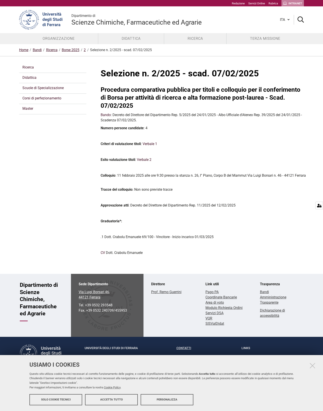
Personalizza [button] (167, 399)
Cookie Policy (112, 387)
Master (27, 108)
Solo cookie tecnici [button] (56, 399)
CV (103, 253)
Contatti (183, 348)
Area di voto (214, 302)
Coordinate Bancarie (221, 297)
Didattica (29, 77)
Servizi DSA (214, 313)
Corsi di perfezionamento (41, 98)
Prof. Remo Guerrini (166, 292)
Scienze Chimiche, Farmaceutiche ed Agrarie (136, 20)
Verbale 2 (144, 160)
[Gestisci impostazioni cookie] (319, 205)
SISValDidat (214, 323)
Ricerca (52, 50)
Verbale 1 (149, 144)
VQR (208, 318)
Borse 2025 (70, 50)
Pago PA (212, 292)
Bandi (37, 50)
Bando (106, 115)
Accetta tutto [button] (111, 399)
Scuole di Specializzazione (43, 88)
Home (23, 50)
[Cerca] (299, 20)
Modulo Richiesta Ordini (224, 308)
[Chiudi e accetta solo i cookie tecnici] (312, 365)
